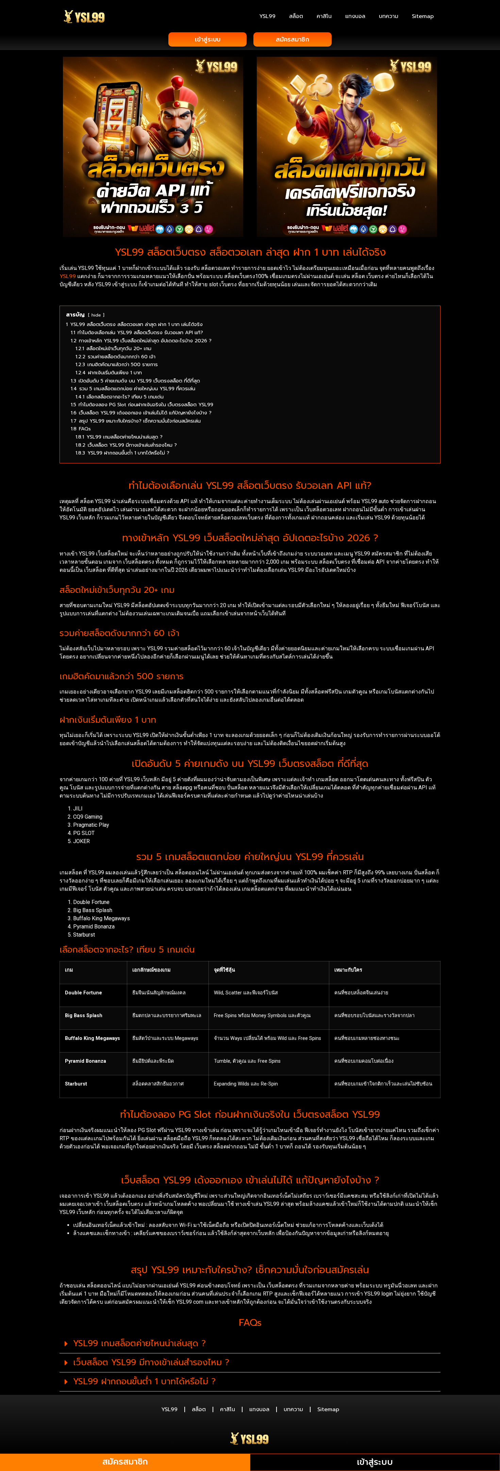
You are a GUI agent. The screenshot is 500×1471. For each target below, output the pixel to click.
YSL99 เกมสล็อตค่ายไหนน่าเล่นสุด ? (139, 1343)
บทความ (388, 16)
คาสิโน (324, 16)
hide (96, 315)
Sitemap (423, 16)
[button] (250, 1343)
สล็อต (296, 16)
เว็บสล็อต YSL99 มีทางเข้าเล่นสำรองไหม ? (151, 1362)
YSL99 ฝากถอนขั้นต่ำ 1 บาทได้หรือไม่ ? (144, 1381)
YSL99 (267, 16)
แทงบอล (355, 16)
